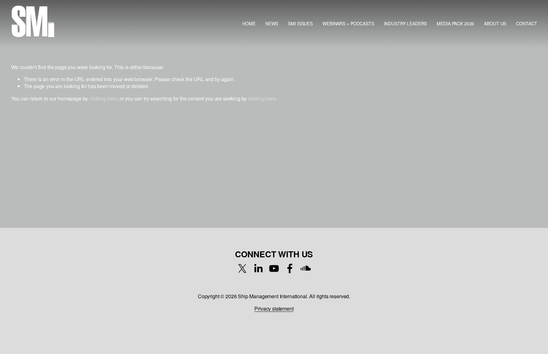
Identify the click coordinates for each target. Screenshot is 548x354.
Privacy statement (273, 308)
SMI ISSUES (300, 23)
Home (248, 23)
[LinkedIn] (258, 268)
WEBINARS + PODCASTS (348, 23)
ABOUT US (495, 23)
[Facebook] (290, 268)
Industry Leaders (405, 23)
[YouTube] (274, 268)
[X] (242, 268)
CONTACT (526, 23)
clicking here (103, 98)
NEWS (271, 23)
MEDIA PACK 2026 (455, 23)
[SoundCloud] (306, 268)
